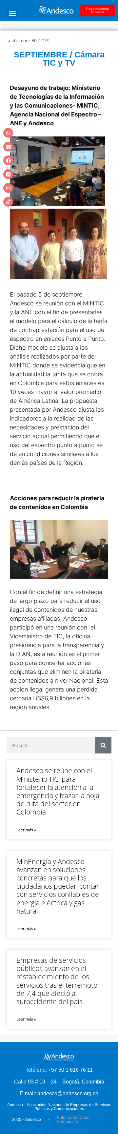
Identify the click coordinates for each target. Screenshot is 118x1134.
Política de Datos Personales (73, 1119)
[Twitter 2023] (8, 174)
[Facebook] (8, 160)
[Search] (103, 745)
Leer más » (26, 830)
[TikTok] (8, 202)
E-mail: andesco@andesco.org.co (59, 1093)
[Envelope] (8, 147)
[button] (12, 13)
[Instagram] (8, 188)
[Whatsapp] (8, 133)
